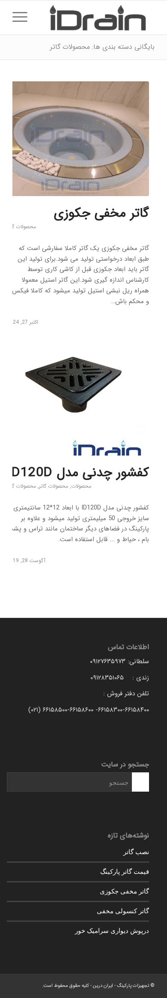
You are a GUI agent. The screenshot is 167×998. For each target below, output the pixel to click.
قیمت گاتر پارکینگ (124, 871)
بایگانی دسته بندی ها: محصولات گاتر (102, 47)
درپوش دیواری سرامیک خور (112, 930)
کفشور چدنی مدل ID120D (78, 473)
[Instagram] (18, 985)
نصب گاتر (136, 851)
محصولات (81, 486)
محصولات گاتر (21, 227)
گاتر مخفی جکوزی (101, 213)
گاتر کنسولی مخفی (123, 910)
